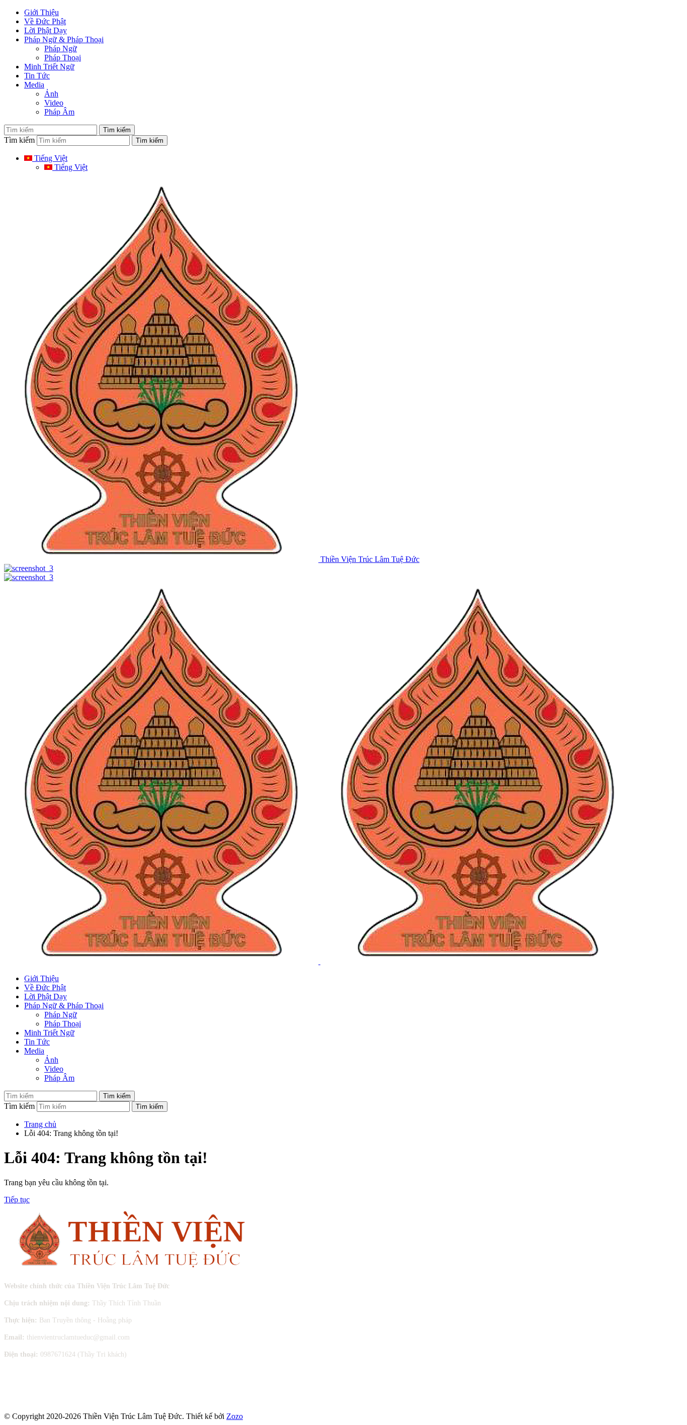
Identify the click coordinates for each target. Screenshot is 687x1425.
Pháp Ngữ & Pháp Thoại (64, 39)
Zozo (234, 1416)
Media (34, 84)
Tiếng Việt (49, 158)
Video (53, 103)
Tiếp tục (17, 1199)
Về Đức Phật (45, 21)
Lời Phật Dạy (45, 30)
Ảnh (51, 93)
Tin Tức (37, 75)
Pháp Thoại (62, 57)
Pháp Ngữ (60, 48)
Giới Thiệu (41, 12)
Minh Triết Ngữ (49, 66)
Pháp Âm (59, 112)
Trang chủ (40, 1124)
